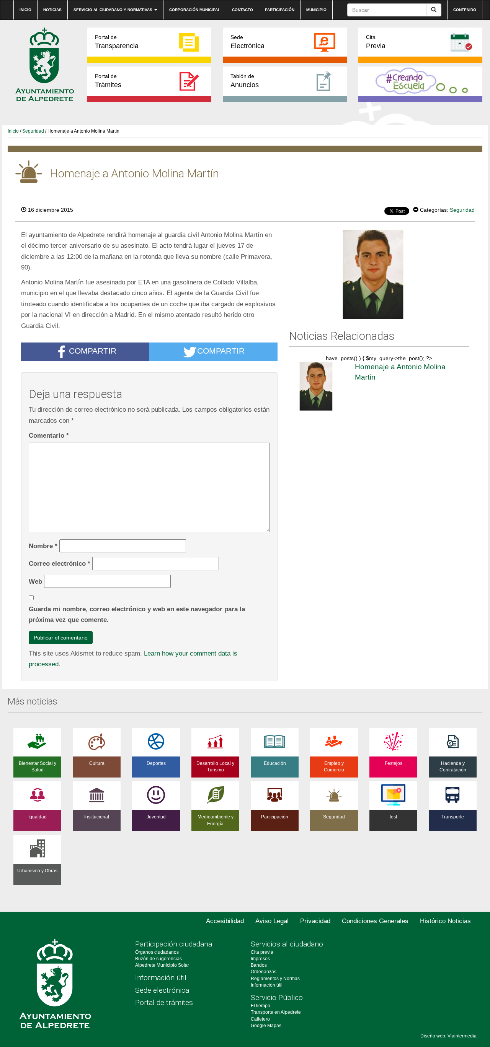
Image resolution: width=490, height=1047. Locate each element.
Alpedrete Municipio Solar (162, 965)
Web (35, 581)
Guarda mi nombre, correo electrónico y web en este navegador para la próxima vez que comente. (137, 614)
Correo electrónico (59, 563)
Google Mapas (266, 1025)
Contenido (464, 10)
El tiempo (260, 1005)
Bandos (259, 965)
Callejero (260, 1019)
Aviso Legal (272, 921)
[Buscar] (433, 9)
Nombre (43, 546)
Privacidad (315, 921)
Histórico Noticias (445, 921)
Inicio (25, 10)
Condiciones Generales (375, 921)
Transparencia (117, 42)
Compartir (92, 351)
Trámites (108, 81)
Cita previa (262, 952)
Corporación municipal (194, 10)
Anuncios (244, 81)
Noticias (52, 10)
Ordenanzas (263, 971)
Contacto (242, 10)
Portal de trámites (164, 1002)
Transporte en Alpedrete (276, 1012)
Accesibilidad (225, 921)
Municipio (316, 10)
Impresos (260, 958)
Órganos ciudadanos (157, 952)
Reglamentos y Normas (275, 978)
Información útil (160, 977)
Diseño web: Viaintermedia (448, 1036)
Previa (375, 42)
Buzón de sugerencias (158, 958)
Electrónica (247, 42)
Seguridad (33, 131)
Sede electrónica (162, 990)
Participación (279, 10)
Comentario (49, 435)
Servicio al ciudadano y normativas (114, 10)
